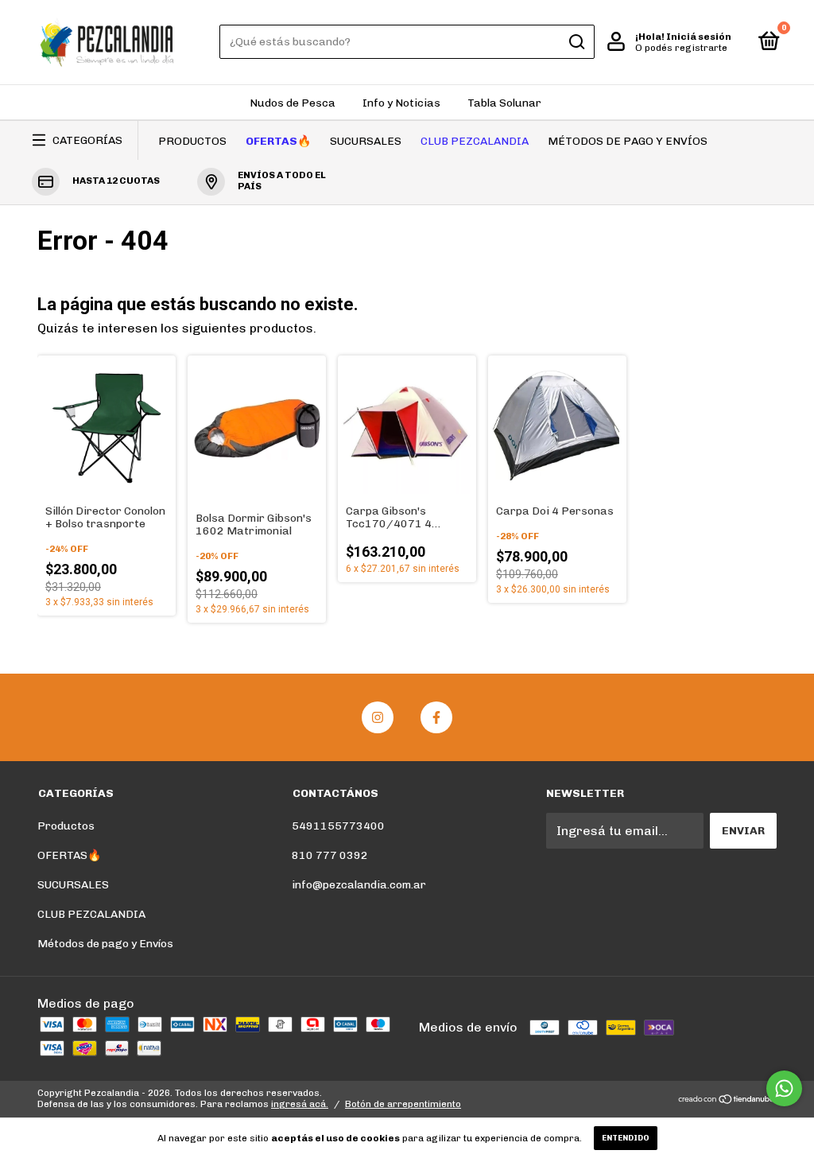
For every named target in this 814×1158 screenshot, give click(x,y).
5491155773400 (338, 826)
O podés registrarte (681, 47)
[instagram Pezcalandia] (377, 717)
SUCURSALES (365, 141)
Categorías (87, 140)
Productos (192, 141)
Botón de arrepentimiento (403, 1103)
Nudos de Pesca (292, 103)
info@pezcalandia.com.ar (359, 885)
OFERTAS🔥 (278, 141)
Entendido (625, 1138)
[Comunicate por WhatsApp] (784, 1088)
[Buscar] (576, 42)
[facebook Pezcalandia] (436, 717)
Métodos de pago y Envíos (627, 141)
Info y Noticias (401, 103)
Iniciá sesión (698, 36)
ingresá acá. (299, 1103)
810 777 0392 (330, 855)
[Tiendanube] (727, 1100)
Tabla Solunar (504, 103)
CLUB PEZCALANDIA (475, 141)
